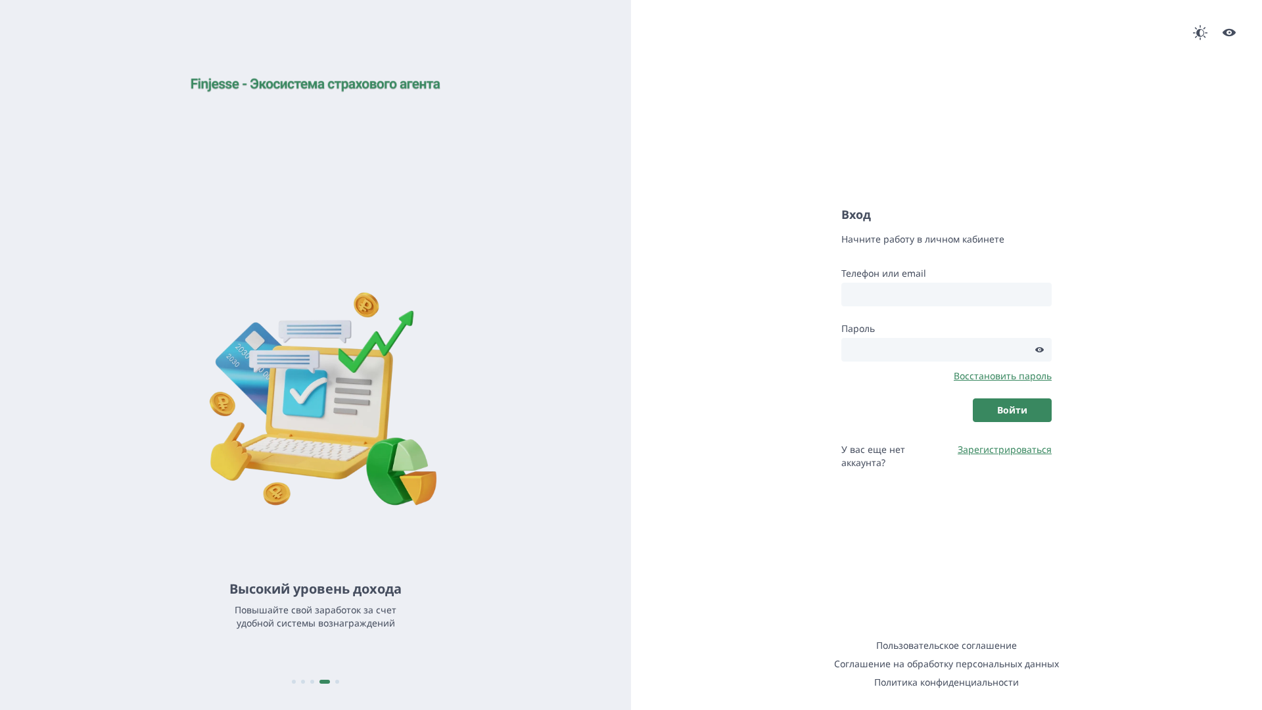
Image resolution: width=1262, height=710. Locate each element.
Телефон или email (883, 273)
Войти (1012, 410)
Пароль (858, 328)
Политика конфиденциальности (946, 682)
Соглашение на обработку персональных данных (946, 663)
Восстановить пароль (1003, 375)
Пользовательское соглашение (946, 645)
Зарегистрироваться (1005, 449)
